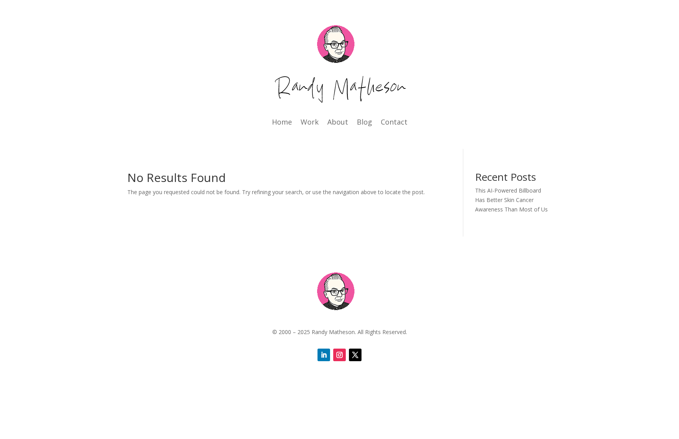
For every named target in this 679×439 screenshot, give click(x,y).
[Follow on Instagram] (339, 355)
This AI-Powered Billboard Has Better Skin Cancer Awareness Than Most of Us (511, 200)
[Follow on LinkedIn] (323, 355)
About (337, 123)
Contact (394, 123)
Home (282, 123)
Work (310, 123)
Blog (364, 123)
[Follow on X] (355, 355)
